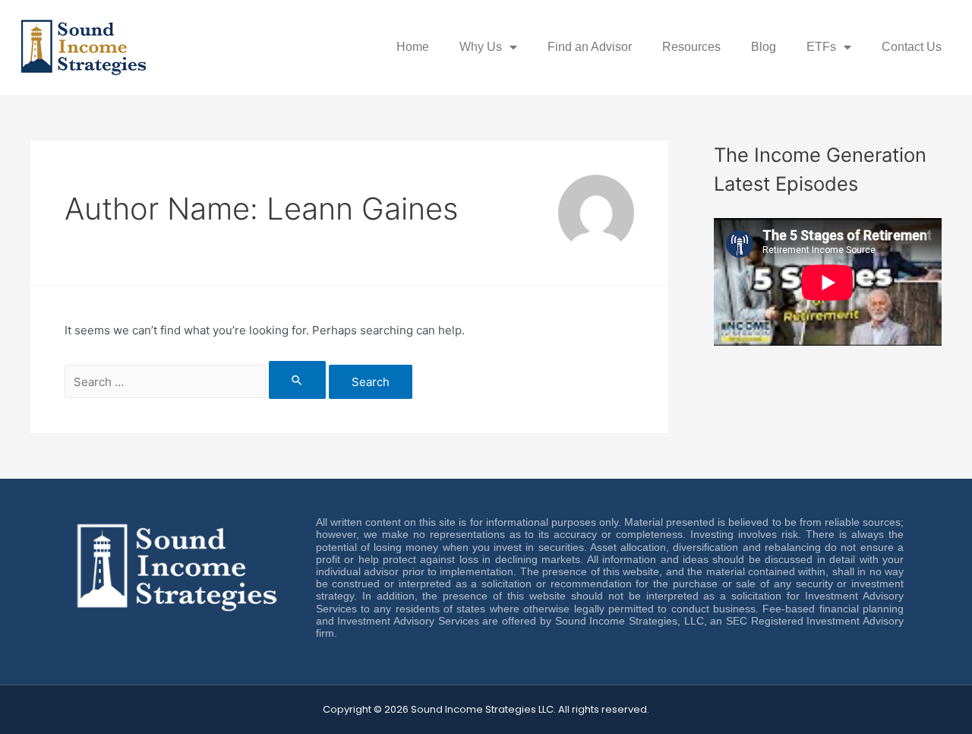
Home (412, 46)
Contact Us (912, 46)
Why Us (480, 46)
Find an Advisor (590, 46)
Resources (691, 46)
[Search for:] (197, 382)
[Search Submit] (298, 380)
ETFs (821, 46)
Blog (763, 46)
